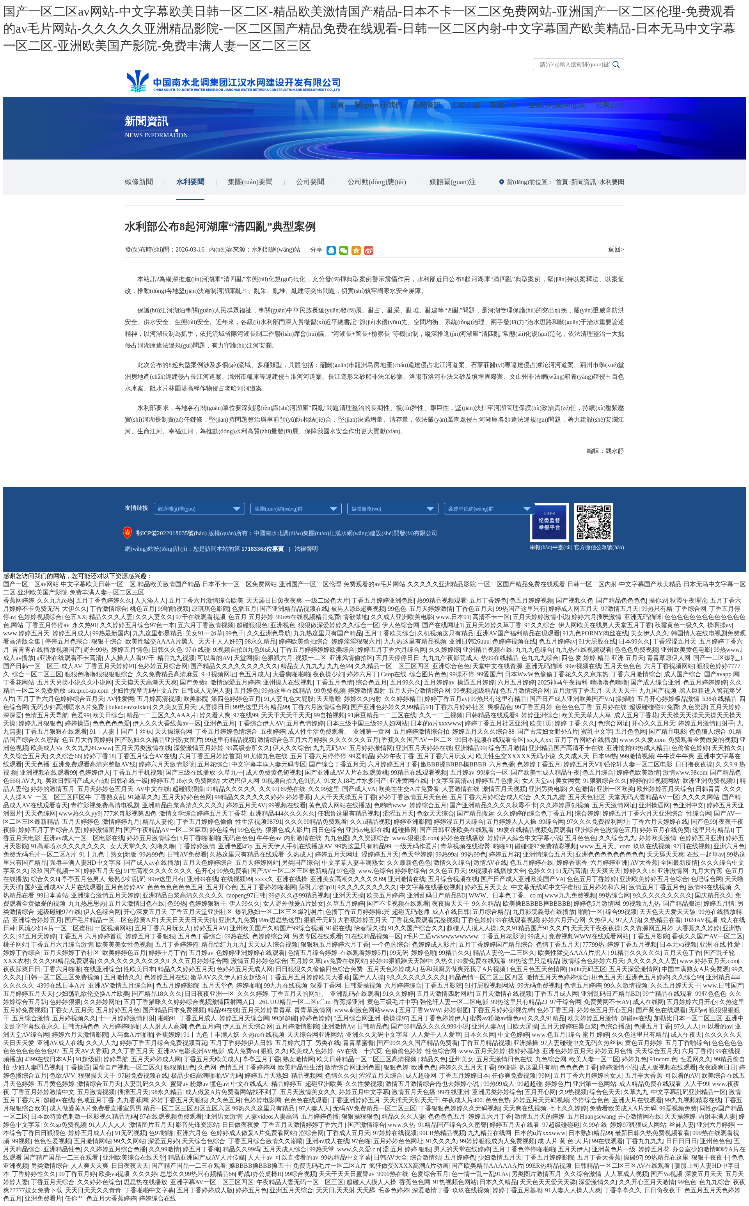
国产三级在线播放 (190, 772)
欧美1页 (541, 723)
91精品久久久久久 (231, 789)
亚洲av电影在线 (367, 829)
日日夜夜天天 (130, 1165)
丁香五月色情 (334, 682)
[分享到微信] (344, 250)
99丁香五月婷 (533, 707)
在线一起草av (705, 854)
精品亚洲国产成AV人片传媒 (206, 1157)
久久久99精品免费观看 (316, 821)
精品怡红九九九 (223, 944)
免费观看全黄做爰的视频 (702, 739)
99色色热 (250, 829)
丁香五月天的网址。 (299, 993)
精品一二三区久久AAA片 (161, 715)
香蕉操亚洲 (348, 1001)
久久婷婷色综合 (99, 1182)
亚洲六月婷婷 (715, 1124)
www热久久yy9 (80, 813)
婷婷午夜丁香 (395, 756)
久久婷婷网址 (102, 1001)
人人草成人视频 (626, 1174)
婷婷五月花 (504, 854)
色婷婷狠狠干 (207, 903)
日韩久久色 (167, 649)
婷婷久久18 (639, 870)
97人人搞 (628, 920)
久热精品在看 (662, 920)
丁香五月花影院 (503, 936)
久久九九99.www (88, 748)
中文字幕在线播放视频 (430, 887)
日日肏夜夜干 (663, 1190)
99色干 (234, 633)
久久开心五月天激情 (647, 1182)
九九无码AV (329, 748)
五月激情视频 (96, 1092)
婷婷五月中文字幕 (364, 1092)
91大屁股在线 (597, 641)
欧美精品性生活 (300, 1067)
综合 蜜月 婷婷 (588, 1034)
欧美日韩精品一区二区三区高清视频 (367, 1059)
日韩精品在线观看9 (491, 715)
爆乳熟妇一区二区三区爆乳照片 (279, 911)
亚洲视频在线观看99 (48, 772)
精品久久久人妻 (111, 617)
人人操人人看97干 (129, 657)
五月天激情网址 (614, 805)
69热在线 (292, 789)
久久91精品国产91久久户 (533, 928)
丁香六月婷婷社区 (460, 707)
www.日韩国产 (723, 985)
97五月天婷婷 (37, 936)
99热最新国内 (111, 633)
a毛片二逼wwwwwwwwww (441, 936)
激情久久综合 (452, 862)
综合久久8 (45, 879)
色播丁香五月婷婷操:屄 (357, 911)
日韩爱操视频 (363, 985)
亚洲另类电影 (547, 789)
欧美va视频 (114, 1174)
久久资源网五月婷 (648, 928)
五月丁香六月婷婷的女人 (588, 1075)
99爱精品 (361, 756)
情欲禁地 (355, 617)
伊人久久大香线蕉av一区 (167, 723)
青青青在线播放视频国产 (46, 649)
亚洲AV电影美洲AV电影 (190, 1051)
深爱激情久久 (597, 1182)
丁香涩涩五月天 (674, 641)
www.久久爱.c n (358, 1149)
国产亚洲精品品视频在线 (293, 608)
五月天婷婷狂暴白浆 (569, 1026)
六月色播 (501, 764)
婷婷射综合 (410, 870)
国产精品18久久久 (157, 993)
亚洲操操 (525, 1042)
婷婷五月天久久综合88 (483, 731)
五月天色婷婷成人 (392, 969)
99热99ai (446, 854)
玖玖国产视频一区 (56, 870)
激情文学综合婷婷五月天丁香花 (203, 813)
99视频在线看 (287, 805)
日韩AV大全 (390, 1157)
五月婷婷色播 (320, 1116)
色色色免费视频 (636, 649)
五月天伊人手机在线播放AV (293, 846)
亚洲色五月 (219, 723)
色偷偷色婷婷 (690, 748)
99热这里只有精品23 (519, 1001)
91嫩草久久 (143, 797)
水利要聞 (190, 182)
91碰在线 (338, 928)
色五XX (75, 617)
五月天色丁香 (682, 952)
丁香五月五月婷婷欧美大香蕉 (309, 977)
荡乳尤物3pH (317, 887)
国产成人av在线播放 (152, 862)
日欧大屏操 (522, 1026)
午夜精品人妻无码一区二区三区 (300, 1182)
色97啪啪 (161, 1133)
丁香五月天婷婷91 (110, 666)
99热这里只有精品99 (261, 707)
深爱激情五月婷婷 (199, 748)
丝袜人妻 (681, 1124)
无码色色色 (238, 838)
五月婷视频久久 (74, 1018)
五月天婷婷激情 (431, 608)
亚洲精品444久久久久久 (282, 813)
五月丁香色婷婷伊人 (439, 1018)
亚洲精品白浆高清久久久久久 (182, 805)
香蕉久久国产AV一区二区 (417, 739)
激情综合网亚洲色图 (353, 1067)
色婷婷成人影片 (434, 944)
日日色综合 (327, 829)
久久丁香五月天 (132, 1051)
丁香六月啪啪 (62, 969)
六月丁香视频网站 (669, 666)
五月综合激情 (31, 1018)
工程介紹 (465, 105)
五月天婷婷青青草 (266, 1010)
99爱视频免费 (678, 1108)
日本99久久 (634, 641)
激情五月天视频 (504, 789)
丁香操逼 (77, 1067)
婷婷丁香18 (99, 756)
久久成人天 (573, 756)
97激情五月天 (620, 608)
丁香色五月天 (474, 608)
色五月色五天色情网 (538, 969)
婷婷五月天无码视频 (541, 1100)
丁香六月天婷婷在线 (660, 821)
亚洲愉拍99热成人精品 (637, 748)
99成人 (536, 936)
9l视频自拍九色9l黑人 (291, 780)
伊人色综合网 (400, 625)
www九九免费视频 (570, 895)
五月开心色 (221, 887)
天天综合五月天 (657, 1051)
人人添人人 (150, 600)
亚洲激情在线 (406, 879)
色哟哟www (390, 805)
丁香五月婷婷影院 (549, 1157)
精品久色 (433, 1059)
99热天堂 (321, 1149)
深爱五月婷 (163, 1141)
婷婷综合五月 (428, 805)
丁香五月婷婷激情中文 (43, 1092)
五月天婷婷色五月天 (105, 789)
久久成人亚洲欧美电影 (402, 617)
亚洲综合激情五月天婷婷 (105, 895)
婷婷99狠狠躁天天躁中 (401, 961)
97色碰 (346, 870)
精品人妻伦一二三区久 (504, 952)
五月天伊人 (573, 1149)
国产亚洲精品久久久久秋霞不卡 (493, 805)
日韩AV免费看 (187, 854)
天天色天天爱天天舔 (667, 911)
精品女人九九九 (302, 666)
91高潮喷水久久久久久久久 (69, 846)
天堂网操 (246, 657)
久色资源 (694, 707)
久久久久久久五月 (354, 739)
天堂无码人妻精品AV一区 (643, 797)
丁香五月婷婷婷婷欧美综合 (317, 649)
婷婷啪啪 (248, 985)
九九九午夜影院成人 (450, 657)
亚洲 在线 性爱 (720, 944)
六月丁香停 (697, 1051)
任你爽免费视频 (514, 1075)
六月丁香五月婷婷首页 (210, 756)
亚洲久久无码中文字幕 (377, 1034)
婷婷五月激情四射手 (706, 723)
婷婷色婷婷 (315, 1018)
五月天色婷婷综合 (208, 862)
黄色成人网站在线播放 (340, 805)
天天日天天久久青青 (93, 1190)
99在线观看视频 (517, 920)
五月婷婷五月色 (118, 1010)
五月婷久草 (305, 961)
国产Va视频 (666, 1174)
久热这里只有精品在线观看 (246, 854)
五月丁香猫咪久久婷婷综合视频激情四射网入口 (190, 1001)
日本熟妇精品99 (590, 1133)
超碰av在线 (635, 1018)
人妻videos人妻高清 (271, 1116)
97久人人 (686, 1026)
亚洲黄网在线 (408, 780)
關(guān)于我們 (378, 105)
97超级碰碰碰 (561, 1124)
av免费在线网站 (345, 961)
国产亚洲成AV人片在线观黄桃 (346, 772)
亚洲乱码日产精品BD (436, 895)
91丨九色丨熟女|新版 (108, 854)
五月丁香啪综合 (687, 1042)
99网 (544, 1075)
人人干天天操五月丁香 (345, 797)
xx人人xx (539, 739)
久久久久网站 (700, 797)
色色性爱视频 (52, 1141)
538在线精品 (719, 698)
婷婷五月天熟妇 (266, 1075)
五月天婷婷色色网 (187, 797)
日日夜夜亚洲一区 (209, 993)
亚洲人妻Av (488, 1026)
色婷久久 (540, 870)
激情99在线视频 (709, 887)
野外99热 (95, 649)
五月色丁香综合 (200, 936)
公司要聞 (310, 182)
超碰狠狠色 (252, 625)
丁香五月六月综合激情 (62, 944)
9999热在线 (392, 1174)
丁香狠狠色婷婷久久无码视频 (459, 1108)
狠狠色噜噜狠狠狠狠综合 (99, 674)
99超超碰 (284, 1018)
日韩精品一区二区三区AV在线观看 (623, 1165)
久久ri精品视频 (370, 821)
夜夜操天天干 (450, 903)
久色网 (207, 1067)
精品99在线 (223, 1010)
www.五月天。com (605, 846)
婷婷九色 (634, 1059)
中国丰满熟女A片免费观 (695, 969)
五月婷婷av (439, 682)
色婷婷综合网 (270, 936)
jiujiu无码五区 (587, 969)
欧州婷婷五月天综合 (665, 789)
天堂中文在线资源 (497, 666)
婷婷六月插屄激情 (596, 617)
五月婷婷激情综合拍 (421, 731)
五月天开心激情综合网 (419, 690)
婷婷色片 (557, 1083)
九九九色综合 (534, 649)
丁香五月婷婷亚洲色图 (382, 600)
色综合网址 (613, 723)
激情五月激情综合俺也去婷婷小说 (433, 1083)
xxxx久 (264, 879)
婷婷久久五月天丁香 (467, 1067)
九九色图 (336, 838)
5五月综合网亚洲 (357, 1018)
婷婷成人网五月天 (573, 608)
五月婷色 (246, 690)
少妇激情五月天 (500, 1157)
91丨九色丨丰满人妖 (211, 1034)
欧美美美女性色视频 (124, 944)
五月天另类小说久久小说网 (74, 682)
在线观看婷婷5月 (363, 952)
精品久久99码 (241, 1149)
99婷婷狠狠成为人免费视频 (497, 1141)
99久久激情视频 (626, 985)
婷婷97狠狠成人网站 (638, 1124)
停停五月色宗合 (67, 641)
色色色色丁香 (574, 707)
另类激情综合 (49, 1165)
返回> (616, 249)
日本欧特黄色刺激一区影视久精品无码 (84, 1116)
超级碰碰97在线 (59, 911)
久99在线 (594, 1124)
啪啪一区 (590, 911)
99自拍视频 (329, 715)
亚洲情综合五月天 (548, 854)
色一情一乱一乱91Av (480, 1174)
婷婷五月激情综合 (152, 838)
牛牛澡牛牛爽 (675, 756)
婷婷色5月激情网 (596, 903)
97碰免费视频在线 (143, 1075)
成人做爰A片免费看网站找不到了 (231, 1092)
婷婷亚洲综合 (540, 715)
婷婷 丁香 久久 (574, 723)
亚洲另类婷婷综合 (497, 1092)
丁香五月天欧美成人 (212, 1059)
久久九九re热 (55, 600)
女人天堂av (537, 780)
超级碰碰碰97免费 (654, 707)
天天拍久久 (727, 748)
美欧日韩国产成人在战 (76, 780)
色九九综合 (714, 1182)
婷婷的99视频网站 (655, 780)
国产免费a (194, 682)
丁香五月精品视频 (486, 1042)
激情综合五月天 (99, 1083)
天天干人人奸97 (220, 641)
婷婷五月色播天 (497, 780)
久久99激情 (164, 1149)
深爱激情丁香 (430, 1190)
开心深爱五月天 (145, 911)
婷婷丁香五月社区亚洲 (496, 723)
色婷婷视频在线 (514, 641)
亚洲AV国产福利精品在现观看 (518, 633)
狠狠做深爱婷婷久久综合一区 (338, 625)
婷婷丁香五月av (446, 698)
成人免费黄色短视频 (274, 772)
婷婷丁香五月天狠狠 (179, 1100)
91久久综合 (540, 625)
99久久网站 (129, 1141)
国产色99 (703, 821)
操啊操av (719, 625)
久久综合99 (687, 977)
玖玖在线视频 (652, 846)
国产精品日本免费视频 (173, 1010)
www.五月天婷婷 (482, 1051)
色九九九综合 (540, 657)
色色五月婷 (204, 1026)
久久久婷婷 (252, 993)
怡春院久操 (369, 928)
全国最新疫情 (679, 862)
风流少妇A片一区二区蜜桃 (55, 928)
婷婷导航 (115, 1059)
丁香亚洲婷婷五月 (355, 1100)
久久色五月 (225, 1100)
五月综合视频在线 (453, 879)
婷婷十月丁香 (167, 952)
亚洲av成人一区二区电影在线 (83, 838)
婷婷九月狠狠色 (40, 723)
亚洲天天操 (348, 895)
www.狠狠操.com (415, 838)
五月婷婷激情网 (371, 748)
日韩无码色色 (80, 1026)
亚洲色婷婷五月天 (567, 1051)
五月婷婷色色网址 (398, 1141)
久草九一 (230, 772)
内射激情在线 (302, 838)
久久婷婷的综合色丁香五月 (534, 813)
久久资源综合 (370, 838)
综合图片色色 (428, 674)
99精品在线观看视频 (419, 772)
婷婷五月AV (210, 928)
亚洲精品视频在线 (488, 649)
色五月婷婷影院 (177, 985)
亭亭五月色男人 (83, 879)
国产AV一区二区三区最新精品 (292, 870)
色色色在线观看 (306, 1100)
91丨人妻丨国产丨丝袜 (121, 731)
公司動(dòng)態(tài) (377, 182)
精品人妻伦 (158, 821)
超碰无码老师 (411, 911)
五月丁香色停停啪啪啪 (524, 1149)
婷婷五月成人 (71, 633)
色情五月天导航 (46, 715)
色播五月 (244, 608)
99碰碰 (507, 1067)
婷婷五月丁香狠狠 (150, 936)
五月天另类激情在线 (143, 748)
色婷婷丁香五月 (539, 764)
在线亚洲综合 (102, 969)
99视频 (21, 1141)
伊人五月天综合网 (248, 1026)
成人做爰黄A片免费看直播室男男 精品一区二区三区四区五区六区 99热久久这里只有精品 (173, 1108)
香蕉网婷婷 (18, 600)
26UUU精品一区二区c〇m (294, 1001)
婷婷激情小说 (618, 1067)
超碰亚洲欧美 (324, 1083)
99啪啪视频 (173, 608)
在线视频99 (236, 879)
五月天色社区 (586, 797)
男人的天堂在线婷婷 (462, 1149)
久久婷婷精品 (403, 698)
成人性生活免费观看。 (319, 731)
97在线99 (245, 715)
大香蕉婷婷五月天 (362, 920)
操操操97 (395, 1018)
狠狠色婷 (395, 1067)
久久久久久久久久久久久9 (133, 961)
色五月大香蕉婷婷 (87, 739)
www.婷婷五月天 (26, 633)
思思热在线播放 (145, 1182)
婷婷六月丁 (362, 674)
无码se (697, 1010)
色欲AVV (62, 1075)
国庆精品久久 (713, 895)
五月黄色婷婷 (56, 1083)
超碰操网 (404, 829)
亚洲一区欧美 (615, 789)
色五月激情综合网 (525, 690)
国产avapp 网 (721, 674)
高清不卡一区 (491, 617)
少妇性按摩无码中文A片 (144, 690)
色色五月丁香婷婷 (592, 879)
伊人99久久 (244, 903)
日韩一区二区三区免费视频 (63, 977)
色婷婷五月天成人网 (245, 969)
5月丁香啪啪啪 (199, 838)
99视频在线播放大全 (497, 870)
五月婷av (462, 772)
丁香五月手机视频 (138, 772)
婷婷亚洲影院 (412, 821)
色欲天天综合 (435, 813)
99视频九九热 (641, 903)
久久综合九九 (617, 838)
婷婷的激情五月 (53, 789)
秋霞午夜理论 (688, 600)
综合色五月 (371, 682)
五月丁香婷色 (488, 600)
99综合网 (551, 821)
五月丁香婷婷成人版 (205, 1190)
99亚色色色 (710, 993)
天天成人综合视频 (273, 944)
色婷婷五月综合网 (163, 666)
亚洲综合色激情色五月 (606, 829)
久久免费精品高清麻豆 (167, 674)
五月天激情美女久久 (308, 1092)
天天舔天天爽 (665, 854)
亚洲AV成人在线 (60, 1042)
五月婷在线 (611, 707)
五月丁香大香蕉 (599, 1157)
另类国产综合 (300, 862)
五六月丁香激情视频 (205, 625)
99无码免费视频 (539, 985)
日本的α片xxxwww (436, 723)
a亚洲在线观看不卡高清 (69, 657)
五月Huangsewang (591, 1116)
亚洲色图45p (235, 846)
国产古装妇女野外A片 (547, 731)
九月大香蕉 (706, 870)
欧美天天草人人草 (586, 715)
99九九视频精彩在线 (693, 1100)
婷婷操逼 (77, 723)
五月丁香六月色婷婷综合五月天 (60, 698)
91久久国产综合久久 (416, 928)
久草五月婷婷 (345, 903)
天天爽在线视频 (525, 1108)
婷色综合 (222, 829)
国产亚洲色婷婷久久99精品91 (391, 707)
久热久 (444, 961)
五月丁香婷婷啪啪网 (268, 887)
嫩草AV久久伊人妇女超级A (228, 977)
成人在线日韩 (451, 911)
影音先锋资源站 (197, 1124)
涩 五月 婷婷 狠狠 (407, 1149)
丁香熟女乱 (109, 797)
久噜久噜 (162, 846)
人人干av (260, 1157)
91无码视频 (130, 1133)
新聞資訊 (427, 105)
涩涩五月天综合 (381, 1075)
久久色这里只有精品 (640, 1034)
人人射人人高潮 (164, 1026)
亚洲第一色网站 (594, 1083)
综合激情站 (425, 1157)
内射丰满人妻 (717, 1116)
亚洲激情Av (338, 1026)
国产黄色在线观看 (661, 1010)
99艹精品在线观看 (667, 993)
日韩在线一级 (129, 780)
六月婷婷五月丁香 (393, 764)
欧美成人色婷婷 (312, 1051)
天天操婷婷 (680, 1116)
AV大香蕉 (644, 862)
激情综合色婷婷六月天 (593, 961)
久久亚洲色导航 (269, 633)
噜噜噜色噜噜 (609, 682)
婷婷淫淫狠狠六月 (356, 641)
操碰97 (632, 1157)
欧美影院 (195, 698)
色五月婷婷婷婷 (705, 682)
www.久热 (401, 1124)
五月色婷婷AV (124, 887)
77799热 (593, 944)
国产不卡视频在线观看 (398, 903)
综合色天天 (605, 1092)
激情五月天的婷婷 (539, 1116)
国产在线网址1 (442, 625)
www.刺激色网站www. (365, 1010)
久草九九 (635, 1092)
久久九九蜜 (549, 797)
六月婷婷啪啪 (121, 1026)
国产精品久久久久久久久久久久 (234, 666)
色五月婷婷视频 (531, 600)
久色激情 (581, 789)
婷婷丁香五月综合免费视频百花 (163, 1042)
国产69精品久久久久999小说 (430, 1026)
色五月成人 (254, 674)
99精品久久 (454, 952)
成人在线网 (648, 1001)
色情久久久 (340, 1075)
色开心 (204, 870)
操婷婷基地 (524, 1051)
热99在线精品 (499, 657)
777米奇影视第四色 (129, 813)
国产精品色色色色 (621, 600)
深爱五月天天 (703, 1174)
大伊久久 (74, 608)
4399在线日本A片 (61, 985)
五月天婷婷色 (80, 821)
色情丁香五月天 (558, 944)
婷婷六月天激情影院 (166, 764)
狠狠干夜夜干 (710, 1157)
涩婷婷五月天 (380, 854)
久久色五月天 (447, 870)
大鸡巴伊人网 (240, 780)
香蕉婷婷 (168, 1034)
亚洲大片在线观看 (637, 1100)
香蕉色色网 (414, 1182)
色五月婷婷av (557, 641)
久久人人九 (101, 1042)
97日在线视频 (692, 846)
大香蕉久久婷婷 (698, 928)
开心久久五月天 (653, 723)
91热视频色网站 (455, 1182)
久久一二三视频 (441, 715)
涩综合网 (311, 1133)
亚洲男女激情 (223, 1116)
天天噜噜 (328, 698)
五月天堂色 (217, 985)
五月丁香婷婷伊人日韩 (241, 1042)
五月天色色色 (622, 666)
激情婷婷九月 (121, 821)
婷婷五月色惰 (613, 1051)
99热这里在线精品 (286, 690)
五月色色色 (580, 838)
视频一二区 (311, 657)
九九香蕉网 (132, 1100)
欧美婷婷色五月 (124, 952)
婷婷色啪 (423, 952)
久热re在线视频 (263, 1034)
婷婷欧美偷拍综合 (303, 641)
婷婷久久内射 (363, 698)
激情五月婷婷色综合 (259, 961)
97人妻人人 (314, 1108)
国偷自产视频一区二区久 (126, 1067)
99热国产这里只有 (521, 608)
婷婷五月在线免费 (665, 829)
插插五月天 (133, 1092)
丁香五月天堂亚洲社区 (201, 911)
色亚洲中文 (688, 805)
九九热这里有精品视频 (415, 641)
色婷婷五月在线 (166, 977)
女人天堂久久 (128, 846)
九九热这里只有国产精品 (327, 633)
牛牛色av (269, 838)
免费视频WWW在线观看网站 (589, 936)
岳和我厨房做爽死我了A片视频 (463, 969)
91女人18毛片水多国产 (355, 780)
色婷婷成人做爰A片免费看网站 (253, 1133)
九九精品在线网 (489, 1133)
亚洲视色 (282, 625)
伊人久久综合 (291, 748)
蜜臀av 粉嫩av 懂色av (199, 1083)
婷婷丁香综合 (22, 952)
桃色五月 (142, 608)
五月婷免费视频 (25, 1010)
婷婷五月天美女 (486, 887)
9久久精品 (486, 903)
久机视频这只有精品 (445, 633)
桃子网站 (15, 944)
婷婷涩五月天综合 (459, 821)
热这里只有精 (538, 1067)
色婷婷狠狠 (65, 1001)
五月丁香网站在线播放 (585, 739)
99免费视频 (329, 690)
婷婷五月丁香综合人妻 (49, 829)
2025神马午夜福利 (562, 682)
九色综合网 (550, 1059)
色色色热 (497, 1100)
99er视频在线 (583, 666)
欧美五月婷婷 (385, 895)
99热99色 (151, 854)
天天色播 (37, 764)
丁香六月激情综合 (636, 674)
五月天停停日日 (397, 657)
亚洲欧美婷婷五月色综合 (653, 879)
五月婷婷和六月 (604, 887)
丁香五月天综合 (53, 1182)
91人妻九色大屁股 (289, 698)
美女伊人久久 (649, 633)
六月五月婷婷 (516, 682)
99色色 (397, 608)
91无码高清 (571, 870)
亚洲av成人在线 (327, 1141)
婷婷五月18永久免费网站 (185, 780)
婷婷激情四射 (366, 690)
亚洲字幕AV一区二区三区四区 (212, 1182)
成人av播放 (18, 657)
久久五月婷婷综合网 (200, 961)
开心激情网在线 (640, 1116)
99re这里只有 (166, 879)
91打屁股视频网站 (490, 985)
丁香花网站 (18, 682)
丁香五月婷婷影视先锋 (503, 1010)
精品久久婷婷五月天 (186, 969)
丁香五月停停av (47, 625)
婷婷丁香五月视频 (632, 944)
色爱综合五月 (430, 1174)
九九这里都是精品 (158, 633)
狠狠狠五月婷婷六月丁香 (334, 944)
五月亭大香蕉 (643, 1075)
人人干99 (696, 1083)
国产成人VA (359, 789)
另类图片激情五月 (536, 1174)
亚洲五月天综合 (291, 1190)
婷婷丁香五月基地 (517, 1190)
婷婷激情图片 (102, 829)
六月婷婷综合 (403, 985)
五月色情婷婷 (305, 723)
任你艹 (74, 1198)
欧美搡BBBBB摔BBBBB (537, 903)
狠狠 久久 (274, 1051)
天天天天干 (620, 690)
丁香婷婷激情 (196, 846)
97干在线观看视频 (200, 617)
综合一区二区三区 (37, 674)
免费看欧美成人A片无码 (623, 1108)
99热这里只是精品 (534, 961)
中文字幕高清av (451, 780)
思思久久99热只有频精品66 (197, 1174)
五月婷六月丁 (293, 1042)
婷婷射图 (456, 1010)
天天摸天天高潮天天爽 (146, 682)
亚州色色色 (715, 1141)
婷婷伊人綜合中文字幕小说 (524, 838)
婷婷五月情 (719, 903)
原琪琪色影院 (210, 608)
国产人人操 (368, 977)
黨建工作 (504, 105)
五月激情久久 (122, 977)
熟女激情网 (298, 1059)
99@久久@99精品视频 (299, 895)
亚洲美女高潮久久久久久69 (347, 879)
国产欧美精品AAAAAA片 (487, 1165)
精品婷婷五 (286, 1083)
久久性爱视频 (364, 1083)
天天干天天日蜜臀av (346, 1174)
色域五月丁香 (95, 1100)
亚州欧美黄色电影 (686, 649)
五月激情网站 (92, 1141)
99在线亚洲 (453, 1092)
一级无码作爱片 (416, 846)
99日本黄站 (52, 895)
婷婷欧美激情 (657, 838)
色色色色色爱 (111, 723)
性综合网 (698, 813)
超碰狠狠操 (188, 789)
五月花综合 (213, 764)
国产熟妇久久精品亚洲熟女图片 (158, 739)
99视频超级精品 (475, 690)
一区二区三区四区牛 (63, 797)
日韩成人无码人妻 (206, 690)
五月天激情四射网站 (445, 993)
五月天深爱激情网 (634, 969)
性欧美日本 (139, 969)
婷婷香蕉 (298, 797)
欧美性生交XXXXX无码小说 (516, 756)
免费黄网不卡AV (607, 1001)
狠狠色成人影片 (287, 829)
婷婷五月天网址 (337, 854)
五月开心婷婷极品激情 (668, 698)
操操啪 (625, 698)
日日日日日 (681, 1141)
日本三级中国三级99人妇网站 (367, 723)
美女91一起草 (204, 633)
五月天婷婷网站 (257, 862)
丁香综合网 (690, 608)
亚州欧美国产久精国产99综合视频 (276, 928)
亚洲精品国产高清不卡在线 (566, 748)
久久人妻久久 (154, 617)
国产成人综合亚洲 (655, 682)
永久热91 (84, 625)
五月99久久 (405, 682)
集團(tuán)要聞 (250, 182)
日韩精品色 (372, 1026)
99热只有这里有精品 (498, 698)
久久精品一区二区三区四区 (392, 666)
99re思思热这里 (280, 920)
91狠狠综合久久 (605, 780)
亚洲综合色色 (451, 666)
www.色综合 (375, 870)
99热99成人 (499, 1083)
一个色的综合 (390, 944)
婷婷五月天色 (102, 870)
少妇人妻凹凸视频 (37, 1067)
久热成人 (299, 854)
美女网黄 (568, 780)
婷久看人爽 (215, 715)
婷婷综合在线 (157, 1198)
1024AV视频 (700, 920)
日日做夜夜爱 (240, 1124)
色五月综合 (598, 772)
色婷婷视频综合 (40, 617)
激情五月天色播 (413, 1092)
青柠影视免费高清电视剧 (105, 805)
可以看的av (716, 1026)
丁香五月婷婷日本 (464, 1075)
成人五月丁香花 (636, 715)
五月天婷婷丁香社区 (71, 952)
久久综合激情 (583, 1174)
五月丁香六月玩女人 (445, 756)
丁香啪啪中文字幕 (149, 1190)
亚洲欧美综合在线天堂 (134, 1157)
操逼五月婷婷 (476, 682)
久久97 (268, 789)
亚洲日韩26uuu (469, 641)
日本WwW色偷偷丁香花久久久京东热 (557, 674)
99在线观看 (607, 1141)
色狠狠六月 (277, 657)
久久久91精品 (546, 1018)
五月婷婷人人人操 (511, 821)
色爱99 (80, 715)
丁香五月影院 (650, 936)
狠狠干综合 (106, 641)
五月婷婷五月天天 (28, 993)
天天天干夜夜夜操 (596, 928)
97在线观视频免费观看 (171, 1116)
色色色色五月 (446, 1116)
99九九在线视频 (285, 985)
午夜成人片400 (462, 1100)
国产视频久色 (574, 600)
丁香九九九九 (644, 1141)
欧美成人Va (46, 748)
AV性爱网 (120, 698)
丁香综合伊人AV (261, 723)
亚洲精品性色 (62, 1149)
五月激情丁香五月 (577, 690)
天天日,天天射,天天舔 (345, 1190)
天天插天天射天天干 (411, 1100)
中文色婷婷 (513, 1034)
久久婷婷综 (444, 649)
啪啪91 (502, 846)
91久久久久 (441, 1141)
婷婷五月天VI (582, 764)
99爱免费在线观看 (481, 961)
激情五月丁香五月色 (657, 887)
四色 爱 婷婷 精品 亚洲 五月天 (602, 657)
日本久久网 (479, 1034)
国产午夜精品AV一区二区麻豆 (165, 829)
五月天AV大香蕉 (85, 1051)
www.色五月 (549, 1034)
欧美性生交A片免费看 (408, 789)
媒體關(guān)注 (453, 182)
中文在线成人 (249, 1083)
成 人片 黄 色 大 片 (563, 1141)
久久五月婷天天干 (675, 985)
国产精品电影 (667, 731)
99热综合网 (614, 895)
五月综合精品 (491, 911)
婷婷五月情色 (130, 649)
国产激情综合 (366, 1124)
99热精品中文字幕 (346, 1157)
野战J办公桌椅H (260, 1174)
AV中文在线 (153, 789)
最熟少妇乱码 (127, 879)
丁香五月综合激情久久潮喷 (265, 1141)
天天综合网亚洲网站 (315, 1034)
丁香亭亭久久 (622, 1190)
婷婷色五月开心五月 (605, 1010)
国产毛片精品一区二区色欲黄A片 (111, 920)
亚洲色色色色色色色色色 (609, 854)
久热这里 (731, 1001)
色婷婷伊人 (94, 772)
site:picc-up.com (88, 690)
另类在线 (327, 1042)
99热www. (727, 649)
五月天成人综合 (285, 1149)
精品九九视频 (176, 657)
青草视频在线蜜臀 (465, 846)
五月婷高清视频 (159, 698)
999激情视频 (637, 756)
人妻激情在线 (460, 789)
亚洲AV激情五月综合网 (120, 985)
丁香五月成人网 (556, 993)
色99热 (176, 903)
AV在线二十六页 (359, 1051)
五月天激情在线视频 (504, 993)
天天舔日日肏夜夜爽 (274, 600)
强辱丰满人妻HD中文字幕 (85, 862)
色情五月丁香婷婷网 (247, 1067)
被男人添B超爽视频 (358, 608)
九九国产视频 (657, 690)
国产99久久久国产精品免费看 (417, 1042)
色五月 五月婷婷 (250, 617)
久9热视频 (573, 1092)
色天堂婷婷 (417, 854)
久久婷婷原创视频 (564, 805)
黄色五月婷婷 (643, 1042)
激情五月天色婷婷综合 (557, 977)
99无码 (399, 952)
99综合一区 (492, 772)
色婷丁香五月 (555, 1010)
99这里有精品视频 (230, 739)
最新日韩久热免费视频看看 (652, 1133)
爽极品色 (499, 707)
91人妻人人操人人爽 (573, 1190)
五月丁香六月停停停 (318, 756)
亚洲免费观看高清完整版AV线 (94, 764)
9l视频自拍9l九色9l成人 (245, 649)
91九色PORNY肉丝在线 (595, 633)
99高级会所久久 (248, 748)
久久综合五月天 (25, 756)
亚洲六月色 (729, 846)
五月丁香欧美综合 (390, 633)
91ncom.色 (663, 1059)
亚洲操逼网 (654, 805)
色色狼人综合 (707, 731)
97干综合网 (565, 1001)
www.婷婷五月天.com (709, 961)
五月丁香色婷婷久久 (104, 600)
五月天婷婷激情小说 (541, 617)
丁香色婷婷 (477, 920)
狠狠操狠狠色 (360, 1116)
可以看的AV (214, 657)
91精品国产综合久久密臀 (452, 1124)
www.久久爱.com (642, 739)
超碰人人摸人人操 (472, 928)
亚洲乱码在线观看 (355, 993)
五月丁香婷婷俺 (177, 944)
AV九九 (32, 780)
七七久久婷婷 (568, 1108)
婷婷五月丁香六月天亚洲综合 (642, 813)
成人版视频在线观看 (668, 1067)
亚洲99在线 (202, 879)
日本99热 (604, 756)
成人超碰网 (421, 1075)
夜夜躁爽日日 (22, 969)
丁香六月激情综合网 (320, 707)
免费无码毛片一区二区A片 (39, 854)
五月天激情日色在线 (136, 903)
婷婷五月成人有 (90, 1133)
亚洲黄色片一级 (613, 1149)
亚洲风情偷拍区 (351, 657)
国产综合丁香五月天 (337, 764)
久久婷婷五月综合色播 (114, 1149)
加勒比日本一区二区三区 (688, 1018)
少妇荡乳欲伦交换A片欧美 (92, 993)
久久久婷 (144, 1174)
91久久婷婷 (398, 993)
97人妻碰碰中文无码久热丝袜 (581, 1042)
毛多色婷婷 (393, 1190)
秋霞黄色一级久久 (680, 625)
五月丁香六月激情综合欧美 (206, 600)
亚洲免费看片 (43, 1198)
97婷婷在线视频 (395, 1133)
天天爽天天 (605, 870)
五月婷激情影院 (297, 1026)
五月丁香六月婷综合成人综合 (490, 797)
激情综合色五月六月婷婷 (291, 739)
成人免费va (242, 1051)
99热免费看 (232, 870)
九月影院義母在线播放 (544, 911)
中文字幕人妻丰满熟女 (353, 862)
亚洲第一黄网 (371, 731)
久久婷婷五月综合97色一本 (137, 625)
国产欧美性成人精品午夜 (545, 772)
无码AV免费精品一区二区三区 (374, 1108)
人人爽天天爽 (89, 1165)
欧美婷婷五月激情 (593, 1018)
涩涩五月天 (398, 813)
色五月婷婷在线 (532, 862)
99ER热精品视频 (442, 1133)
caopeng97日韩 (246, 895)
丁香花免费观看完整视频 (424, 920)
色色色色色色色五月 (175, 887)
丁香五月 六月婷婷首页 (90, 936)
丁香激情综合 (108, 608)
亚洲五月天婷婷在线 (424, 748)
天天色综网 (40, 813)
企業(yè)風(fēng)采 (557, 105)
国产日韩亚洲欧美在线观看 (456, 829)
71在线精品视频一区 (373, 936)
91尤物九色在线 (266, 756)
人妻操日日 (214, 707)
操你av (658, 600)
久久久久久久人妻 (652, 961)
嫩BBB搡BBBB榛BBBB (453, 764)
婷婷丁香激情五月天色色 (413, 797)
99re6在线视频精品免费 (308, 617)
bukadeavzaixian (129, 707)
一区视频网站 (113, 928)
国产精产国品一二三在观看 (188, 1165)
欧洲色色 (423, 1067)
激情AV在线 (490, 862)
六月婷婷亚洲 (609, 862)
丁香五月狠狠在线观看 (56, 731)
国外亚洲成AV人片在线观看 (63, 887)
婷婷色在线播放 (463, 838)
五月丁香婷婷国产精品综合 (495, 944)
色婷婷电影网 (262, 1100)
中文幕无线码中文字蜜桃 (545, 887)
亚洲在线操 (291, 879)
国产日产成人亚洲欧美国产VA (571, 698)
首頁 (337, 105)
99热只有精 (657, 608)
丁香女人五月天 (71, 1010)
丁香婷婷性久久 (34, 1174)
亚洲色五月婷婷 (647, 977)
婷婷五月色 (251, 1190)
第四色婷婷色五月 (236, 698)
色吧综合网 (706, 879)
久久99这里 (323, 789)
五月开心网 (540, 1092)
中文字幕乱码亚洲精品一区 (688, 1092)
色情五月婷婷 (582, 985)
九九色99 (339, 666)
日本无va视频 (678, 944)
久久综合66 (65, 756)
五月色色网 (630, 731)
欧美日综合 (108, 715)
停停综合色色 (590, 1100)
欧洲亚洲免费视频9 (709, 780)
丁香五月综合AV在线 (146, 756)
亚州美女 (461, 1059)
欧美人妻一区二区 (594, 1059)
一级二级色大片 (327, 600)
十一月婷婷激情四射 (127, 1018)
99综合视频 (300, 1174)
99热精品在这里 (667, 1157)
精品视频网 (306, 1075)
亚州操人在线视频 (288, 682)
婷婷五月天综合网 (244, 1018)
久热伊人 (600, 920)
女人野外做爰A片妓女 (293, 903)
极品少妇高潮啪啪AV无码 (206, 1075)
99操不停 (461, 674)
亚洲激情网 (673, 870)
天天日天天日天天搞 (188, 920)
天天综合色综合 (203, 1141)
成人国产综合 (682, 674)
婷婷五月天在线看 (515, 1124)
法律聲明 (306, 549)
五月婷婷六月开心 (692, 1001)
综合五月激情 (507, 748)
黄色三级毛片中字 (392, 1001)
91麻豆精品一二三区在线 (382, 715)
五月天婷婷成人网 (156, 1059)
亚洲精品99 (470, 748)
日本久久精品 (498, 1182)
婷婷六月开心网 (564, 920)
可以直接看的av (296, 1157)
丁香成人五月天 (348, 1133)
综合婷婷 (587, 813)
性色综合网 (440, 1051)
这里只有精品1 (712, 829)
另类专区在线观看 (317, 936)
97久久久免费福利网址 (598, 821)
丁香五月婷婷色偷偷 (204, 821)
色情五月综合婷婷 (312, 952)
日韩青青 (708, 789)
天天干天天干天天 (286, 715)
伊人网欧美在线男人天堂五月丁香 (605, 625)
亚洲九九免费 (237, 920)
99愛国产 (489, 674)
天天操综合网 (173, 731)
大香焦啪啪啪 (291, 674)
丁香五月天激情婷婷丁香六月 (303, 1124)
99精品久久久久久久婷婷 (249, 797)
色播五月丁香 (652, 1026)
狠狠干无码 (319, 920)
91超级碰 (88, 1059)
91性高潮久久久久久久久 (158, 870)
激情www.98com (685, 772)
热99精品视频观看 (442, 600)
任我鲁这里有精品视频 (349, 813)
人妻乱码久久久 (145, 1083)
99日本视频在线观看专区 (489, 739)
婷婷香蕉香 (571, 862)
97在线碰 (197, 649)
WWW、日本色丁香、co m (505, 895)
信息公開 (610, 105)
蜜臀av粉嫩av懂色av (497, 1018)
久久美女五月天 (174, 707)
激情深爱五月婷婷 (235, 682)
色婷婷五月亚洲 (701, 838)
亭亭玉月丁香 (261, 1059)
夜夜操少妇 (328, 674)
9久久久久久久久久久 (367, 887)
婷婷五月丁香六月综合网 (391, 649)
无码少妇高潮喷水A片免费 (68, 707)
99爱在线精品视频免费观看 (534, 829)
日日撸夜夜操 (694, 764)
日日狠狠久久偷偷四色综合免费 (319, 969)
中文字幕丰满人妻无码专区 (268, 764)
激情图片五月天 (151, 1124)
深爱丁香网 (325, 985)
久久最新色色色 (409, 862)
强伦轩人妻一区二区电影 (638, 764)
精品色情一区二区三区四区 (486, 977)
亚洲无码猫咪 (643, 617)
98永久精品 (260, 641)
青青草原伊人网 (668, 657)
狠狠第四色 (179, 1067)
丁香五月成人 (198, 1018)
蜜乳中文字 (596, 731)
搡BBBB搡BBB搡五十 (259, 1165)
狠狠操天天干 (96, 1075)
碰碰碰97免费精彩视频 (546, 846)
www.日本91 (453, 617)
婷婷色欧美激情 (638, 772)
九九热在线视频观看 (584, 649)
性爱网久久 (695, 1059)
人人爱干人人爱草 (436, 1034)
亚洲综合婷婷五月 (37, 920)
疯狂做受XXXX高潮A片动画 (409, 1165)
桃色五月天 (607, 977)
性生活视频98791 (258, 821)
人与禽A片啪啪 (132, 1034)
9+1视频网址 (218, 674)
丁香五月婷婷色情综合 (226, 731)
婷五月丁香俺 (201, 1149)
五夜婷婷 (272, 731)
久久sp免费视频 (64, 1124)
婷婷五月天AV (246, 805)
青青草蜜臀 (358, 1042)
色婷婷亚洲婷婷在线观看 (250, 952)
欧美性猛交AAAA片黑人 (160, 641)
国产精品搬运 (475, 813)
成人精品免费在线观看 (650, 1083)
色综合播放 (615, 1026)
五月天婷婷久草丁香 (493, 625)
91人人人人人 (107, 1124)
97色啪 (361, 1141)
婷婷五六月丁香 (490, 1116)
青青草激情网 (313, 1010)
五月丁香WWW (420, 1010)
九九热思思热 (87, 903)
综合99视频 (621, 911)
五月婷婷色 (459, 1157)
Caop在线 (393, 674)
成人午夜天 (686, 1034)
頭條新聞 (139, 182)
